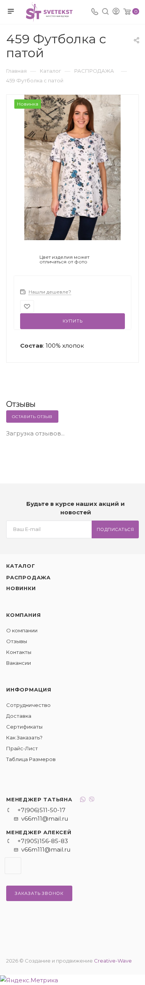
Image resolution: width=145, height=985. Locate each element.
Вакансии (18, 663)
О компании (22, 630)
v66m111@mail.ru (45, 849)
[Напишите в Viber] (91, 800)
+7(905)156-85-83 (42, 841)
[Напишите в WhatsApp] (82, 800)
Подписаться (115, 529)
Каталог (20, 566)
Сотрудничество (28, 705)
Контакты (18, 652)
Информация (28, 689)
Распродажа (28, 577)
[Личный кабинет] (116, 12)
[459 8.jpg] (72, 167)
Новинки (21, 588)
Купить (73, 321)
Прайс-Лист (22, 748)
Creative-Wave (113, 961)
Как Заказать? (24, 737)
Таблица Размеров (31, 759)
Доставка (18, 716)
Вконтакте (13, 865)
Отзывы (16, 641)
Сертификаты (24, 727)
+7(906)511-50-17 (41, 810)
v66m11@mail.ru (44, 818)
